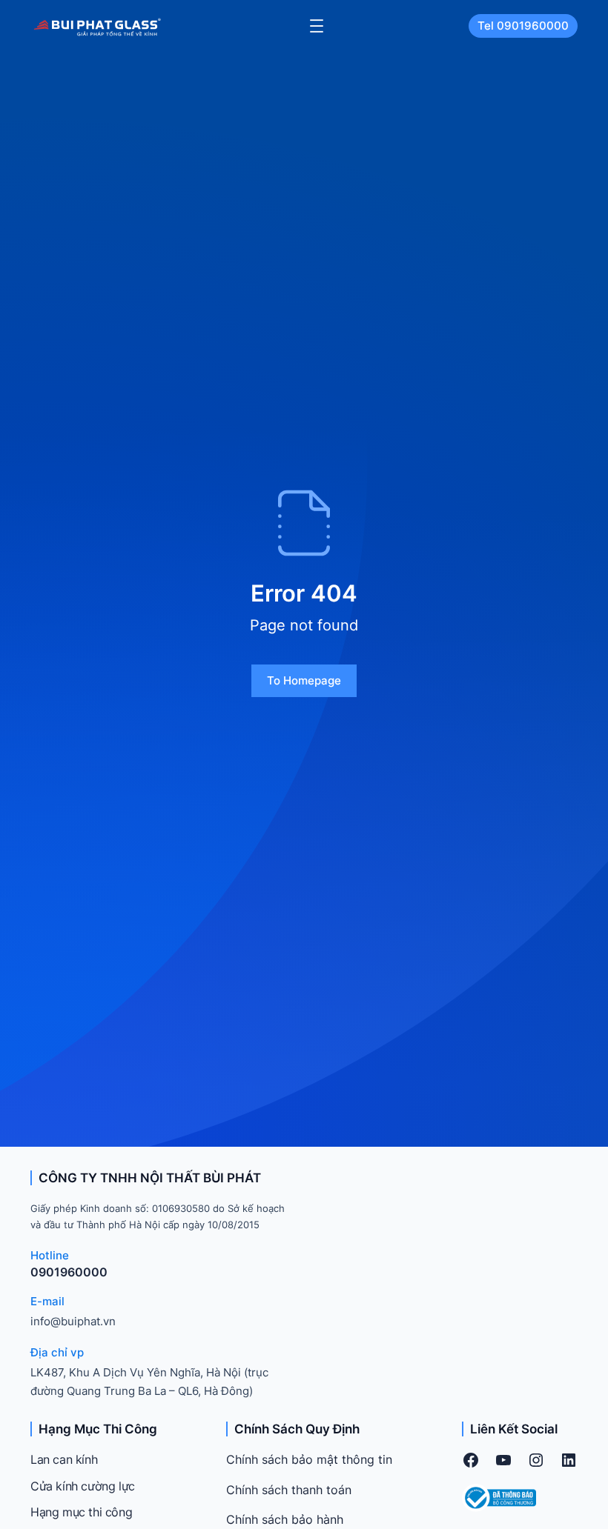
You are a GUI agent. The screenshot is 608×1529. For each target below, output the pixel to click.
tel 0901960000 (523, 26)
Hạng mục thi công (81, 1512)
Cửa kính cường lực (82, 1486)
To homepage (304, 680)
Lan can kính (63, 1459)
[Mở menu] (316, 26)
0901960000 (69, 1272)
